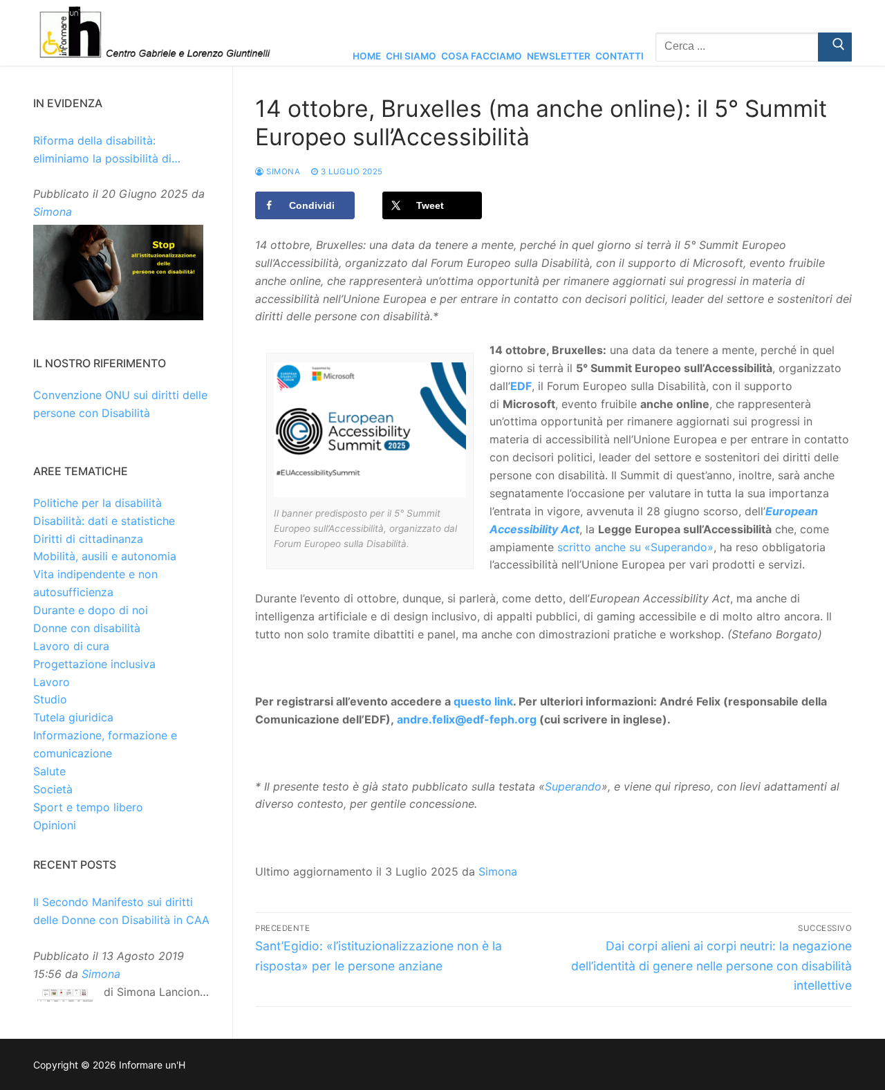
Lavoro (51, 682)
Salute (49, 771)
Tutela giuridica (73, 717)
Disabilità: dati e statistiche (104, 521)
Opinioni (54, 825)
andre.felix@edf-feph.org (467, 719)
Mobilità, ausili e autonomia (104, 556)
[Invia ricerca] (835, 47)
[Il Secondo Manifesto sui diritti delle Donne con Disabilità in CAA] (65, 998)
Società (53, 789)
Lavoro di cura (71, 646)
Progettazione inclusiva (94, 664)
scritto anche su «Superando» (635, 547)
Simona (282, 171)
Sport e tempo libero (88, 807)
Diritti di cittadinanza (88, 539)
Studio (50, 699)
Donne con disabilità (86, 628)
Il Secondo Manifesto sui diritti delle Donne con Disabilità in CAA (121, 911)
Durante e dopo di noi (90, 610)
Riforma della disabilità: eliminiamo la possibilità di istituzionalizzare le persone (106, 150)
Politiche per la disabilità (97, 503)
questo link (483, 701)
